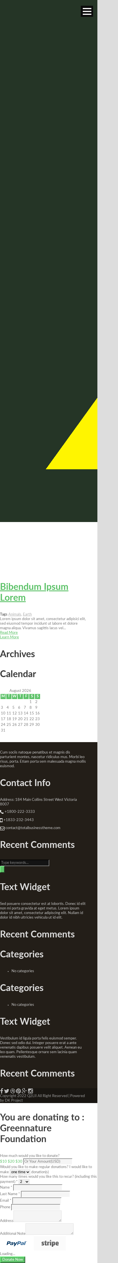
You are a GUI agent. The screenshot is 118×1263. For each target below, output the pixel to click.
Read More (9, 633)
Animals (14, 614)
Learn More (9, 637)
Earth (27, 614)
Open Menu (87, 11)
